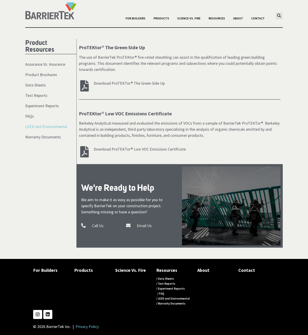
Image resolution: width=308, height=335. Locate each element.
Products (161, 18)
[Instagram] (37, 314)
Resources (217, 18)
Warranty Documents (43, 137)
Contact (258, 18)
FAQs (29, 116)
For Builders (135, 18)
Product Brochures (41, 74)
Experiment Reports (42, 105)
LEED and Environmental (46, 126)
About (238, 18)
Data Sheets (35, 85)
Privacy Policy (87, 326)
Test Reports (36, 95)
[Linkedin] (47, 314)
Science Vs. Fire (188, 18)
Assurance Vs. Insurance (45, 64)
